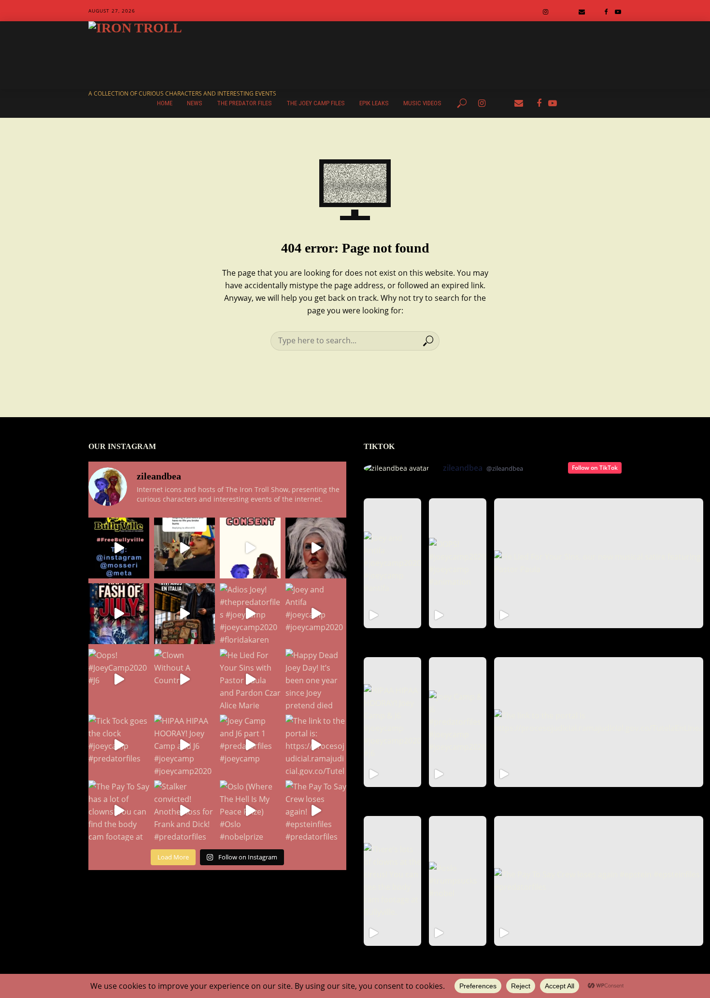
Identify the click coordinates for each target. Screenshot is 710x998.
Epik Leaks (374, 103)
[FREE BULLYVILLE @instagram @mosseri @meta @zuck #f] (118, 548)
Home (164, 103)
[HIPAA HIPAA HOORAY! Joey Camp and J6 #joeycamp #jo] (184, 745)
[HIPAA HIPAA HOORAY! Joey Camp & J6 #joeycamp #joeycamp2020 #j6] (392, 722)
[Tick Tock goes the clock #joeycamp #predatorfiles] (118, 745)
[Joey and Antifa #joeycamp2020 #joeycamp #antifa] (392, 563)
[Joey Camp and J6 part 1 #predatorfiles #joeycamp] (250, 745)
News (194, 103)
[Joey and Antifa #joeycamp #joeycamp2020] (315, 613)
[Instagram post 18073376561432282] (184, 548)
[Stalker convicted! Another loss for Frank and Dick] (184, 810)
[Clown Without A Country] (184, 679)
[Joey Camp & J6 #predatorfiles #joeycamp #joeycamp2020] (457, 722)
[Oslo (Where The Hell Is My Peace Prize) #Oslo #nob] (250, 810)
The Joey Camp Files (315, 103)
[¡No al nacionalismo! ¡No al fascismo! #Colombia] (184, 613)
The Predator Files (244, 103)
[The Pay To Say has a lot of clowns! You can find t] (118, 810)
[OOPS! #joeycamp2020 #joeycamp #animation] (457, 563)
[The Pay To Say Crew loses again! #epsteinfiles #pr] (315, 810)
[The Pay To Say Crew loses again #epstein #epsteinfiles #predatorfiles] (598, 881)
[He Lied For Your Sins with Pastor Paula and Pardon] (250, 679)
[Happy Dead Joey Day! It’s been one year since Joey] (315, 679)
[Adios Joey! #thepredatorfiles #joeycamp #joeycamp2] (250, 613)
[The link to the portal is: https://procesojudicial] (315, 745)
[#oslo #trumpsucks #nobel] (457, 881)
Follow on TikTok (595, 468)
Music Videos (422, 103)
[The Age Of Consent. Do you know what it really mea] (250, 548)
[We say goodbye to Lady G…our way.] (315, 548)
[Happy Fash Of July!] (118, 613)
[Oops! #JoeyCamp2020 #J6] (118, 679)
